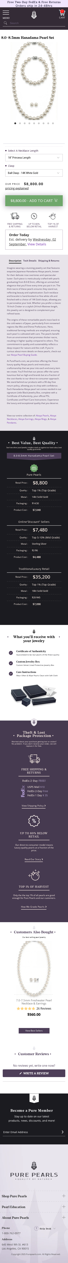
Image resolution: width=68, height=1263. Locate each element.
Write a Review (42, 1074)
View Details (37, 244)
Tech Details (29, 260)
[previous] (10, 984)
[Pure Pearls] (34, 14)
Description (15, 260)
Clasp (11, 165)
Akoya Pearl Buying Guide (24, 354)
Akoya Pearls (42, 415)
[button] (34, 1008)
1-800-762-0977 (11, 1233)
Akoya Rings (41, 419)
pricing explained (17, 188)
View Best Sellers (34, 1030)
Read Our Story (33, 859)
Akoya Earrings (26, 419)
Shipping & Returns (48, 260)
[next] (57, 984)
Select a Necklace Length (23, 150)
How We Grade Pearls (33, 906)
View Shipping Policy (33, 805)
